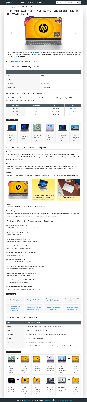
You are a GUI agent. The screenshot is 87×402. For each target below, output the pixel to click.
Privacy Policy (49, 400)
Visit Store (73, 108)
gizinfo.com (27, 400)
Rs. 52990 (34, 61)
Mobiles (30, 2)
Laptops (39, 2)
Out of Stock (73, 111)
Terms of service (59, 400)
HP (18, 7)
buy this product (17, 61)
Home (23, 2)
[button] (11, 33)
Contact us (68, 400)
